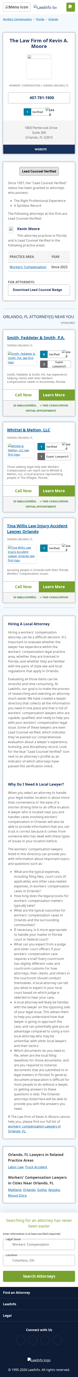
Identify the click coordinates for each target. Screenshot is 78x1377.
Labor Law (15, 1167)
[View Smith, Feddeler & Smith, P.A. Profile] (22, 359)
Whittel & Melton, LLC (28, 430)
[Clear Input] (70, 1244)
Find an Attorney (16, 1292)
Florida (40, 19)
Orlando (53, 19)
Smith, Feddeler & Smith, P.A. (36, 337)
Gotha (42, 1190)
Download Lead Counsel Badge (37, 290)
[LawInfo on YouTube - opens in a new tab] (45, 1340)
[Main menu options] (16, 7)
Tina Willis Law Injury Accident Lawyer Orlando (37, 528)
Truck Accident (36, 1167)
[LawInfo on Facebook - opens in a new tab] (20, 1340)
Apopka (54, 1190)
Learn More (54, 395)
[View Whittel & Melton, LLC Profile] (20, 451)
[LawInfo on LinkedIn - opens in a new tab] (57, 1340)
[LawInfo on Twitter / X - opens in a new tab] (32, 1340)
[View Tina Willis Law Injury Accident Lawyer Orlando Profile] (22, 553)
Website (41, 149)
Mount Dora (17, 1195)
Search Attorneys (39, 1276)
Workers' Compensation (17, 19)
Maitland (14, 1190)
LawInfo (9, 1304)
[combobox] (39, 1244)
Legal (7, 1315)
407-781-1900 (42, 97)
